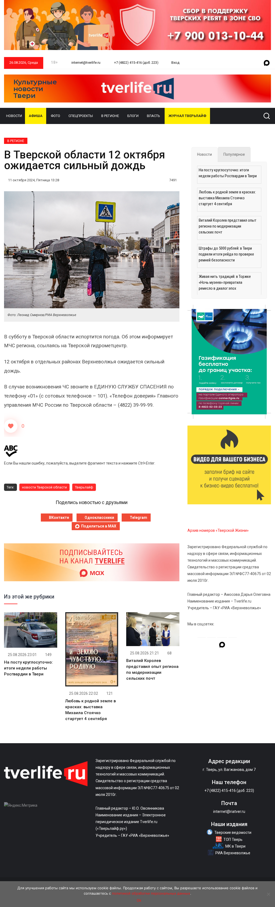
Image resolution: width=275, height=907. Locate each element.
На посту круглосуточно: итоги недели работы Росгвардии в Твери (28, 668)
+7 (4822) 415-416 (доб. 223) (135, 63)
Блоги (133, 116)
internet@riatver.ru (229, 811)
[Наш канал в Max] (266, 63)
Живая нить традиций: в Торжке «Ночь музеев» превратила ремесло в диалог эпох (225, 282)
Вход (175, 63)
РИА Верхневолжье (232, 853)
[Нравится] (10, 426)
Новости (14, 116)
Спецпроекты (80, 116)
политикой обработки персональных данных (151, 893)
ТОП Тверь (233, 839)
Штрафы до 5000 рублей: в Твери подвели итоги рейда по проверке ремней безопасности (226, 254)
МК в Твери (235, 846)
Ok (139, 900)
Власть (153, 116)
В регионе (110, 116)
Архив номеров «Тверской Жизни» (218, 530)
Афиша (35, 116)
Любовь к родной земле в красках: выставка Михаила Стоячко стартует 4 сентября (227, 198)
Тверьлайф (84, 487)
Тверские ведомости (232, 832)
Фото (55, 116)
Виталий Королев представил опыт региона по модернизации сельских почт (227, 226)
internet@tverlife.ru (85, 63)
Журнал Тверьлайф (187, 116)
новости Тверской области (44, 487)
